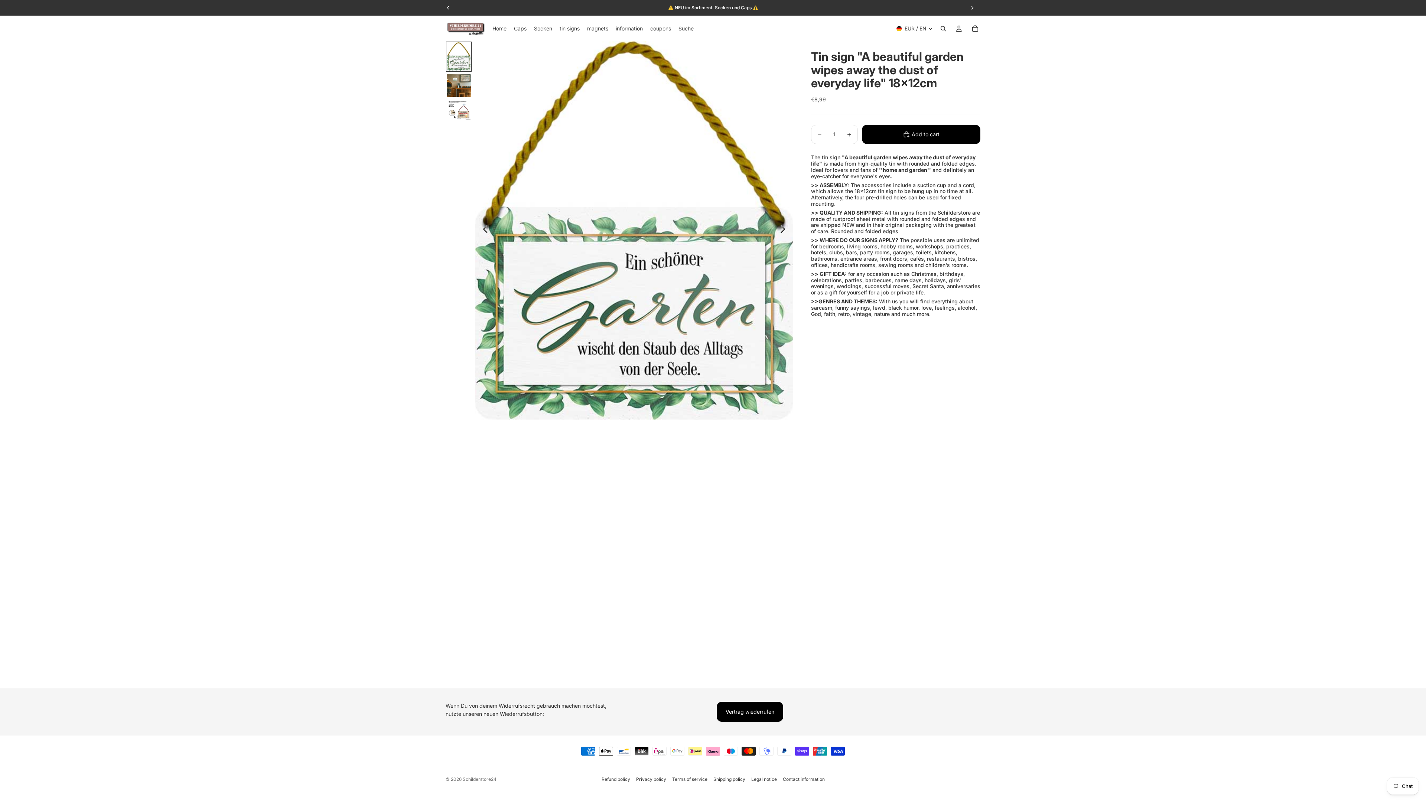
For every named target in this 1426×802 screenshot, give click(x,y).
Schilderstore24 (480, 779)
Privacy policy (651, 779)
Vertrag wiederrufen (750, 711)
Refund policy (616, 779)
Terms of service (689, 779)
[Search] (943, 28)
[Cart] (975, 28)
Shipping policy (729, 779)
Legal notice (764, 779)
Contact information (804, 779)
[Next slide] (785, 230)
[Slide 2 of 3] (459, 85)
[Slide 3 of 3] (459, 110)
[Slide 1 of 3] (459, 56)
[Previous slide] (483, 230)
